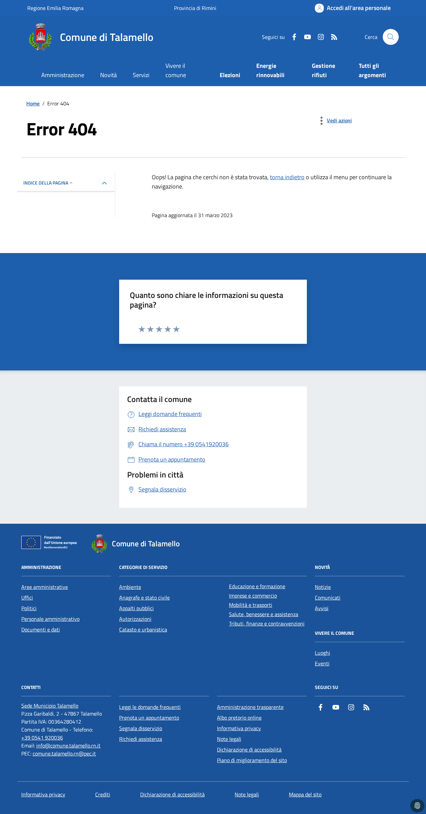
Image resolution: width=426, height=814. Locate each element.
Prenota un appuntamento (149, 718)
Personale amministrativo (50, 619)
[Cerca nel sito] (391, 37)
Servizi (141, 74)
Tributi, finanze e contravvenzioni (267, 623)
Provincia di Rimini (195, 8)
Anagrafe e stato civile (144, 598)
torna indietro (287, 177)
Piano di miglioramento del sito (252, 760)
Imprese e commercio (253, 596)
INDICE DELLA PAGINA (45, 182)
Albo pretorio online (239, 718)
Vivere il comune (175, 70)
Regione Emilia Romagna (55, 8)
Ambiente (130, 587)
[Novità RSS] (331, 37)
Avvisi (321, 608)
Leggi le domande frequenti (150, 707)
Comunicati (327, 598)
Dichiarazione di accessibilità (249, 749)
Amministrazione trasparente (250, 707)
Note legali (229, 739)
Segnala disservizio (140, 728)
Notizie (323, 587)
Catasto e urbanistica (143, 629)
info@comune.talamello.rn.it (68, 745)
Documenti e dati (40, 629)
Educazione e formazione (257, 586)
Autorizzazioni (135, 619)
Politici (29, 608)
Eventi (322, 663)
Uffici (27, 598)
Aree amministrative (44, 587)
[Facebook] (291, 37)
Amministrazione (62, 74)
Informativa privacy (239, 728)
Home (33, 103)
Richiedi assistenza (140, 739)
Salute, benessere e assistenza (263, 614)
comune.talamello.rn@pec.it (64, 753)
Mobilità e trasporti (250, 605)
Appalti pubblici (136, 608)
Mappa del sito (305, 794)
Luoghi (322, 653)
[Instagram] (318, 37)
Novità (108, 74)
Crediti (102, 794)
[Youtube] (305, 37)
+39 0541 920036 (42, 738)
